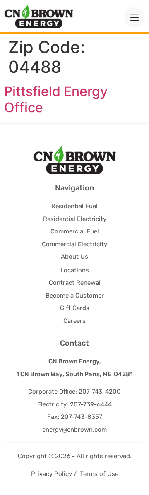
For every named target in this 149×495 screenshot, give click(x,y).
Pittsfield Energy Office (56, 99)
